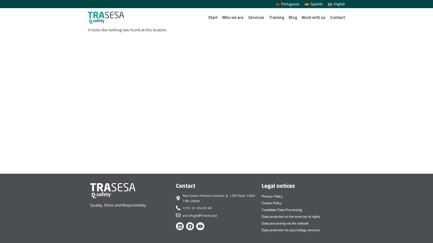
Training (276, 17)
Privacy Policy (272, 196)
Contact (337, 17)
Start (213, 17)
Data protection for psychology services (291, 230)
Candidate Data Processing (282, 210)
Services (256, 17)
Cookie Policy (272, 203)
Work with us (313, 17)
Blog (293, 17)
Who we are (233, 17)
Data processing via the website (285, 223)
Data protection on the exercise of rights (291, 216)
